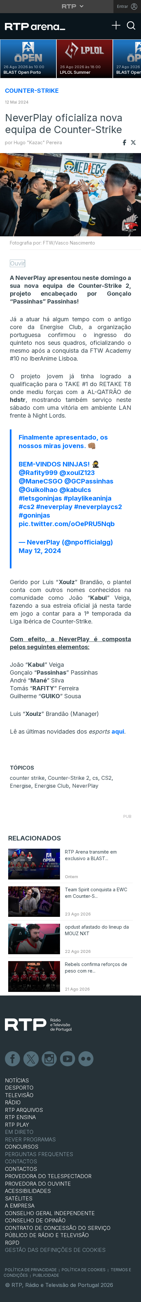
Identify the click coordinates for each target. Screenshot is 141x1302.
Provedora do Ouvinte (38, 1183)
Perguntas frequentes (39, 1154)
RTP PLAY (17, 1124)
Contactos (21, 1161)
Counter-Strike (32, 90)
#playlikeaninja (87, 498)
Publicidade (46, 1275)
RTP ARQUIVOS (24, 1110)
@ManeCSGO (41, 481)
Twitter (31, 1059)
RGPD (12, 1242)
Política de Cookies (84, 1269)
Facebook (13, 1059)
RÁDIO (13, 1102)
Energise (20, 785)
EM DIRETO (19, 1132)
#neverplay (54, 507)
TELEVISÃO (19, 1095)
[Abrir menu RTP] (70, 6)
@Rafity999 (38, 473)
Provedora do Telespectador (48, 1176)
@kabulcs (75, 490)
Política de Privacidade (31, 1269)
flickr (86, 1059)
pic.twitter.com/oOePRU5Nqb (67, 524)
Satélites (18, 1198)
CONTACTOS (21, 1169)
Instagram (49, 1059)
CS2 (106, 778)
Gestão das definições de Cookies (55, 1250)
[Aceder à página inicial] (39, 26)
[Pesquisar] (131, 31)
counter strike (27, 778)
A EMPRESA (19, 1205)
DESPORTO (19, 1087)
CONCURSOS (21, 1146)
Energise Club (51, 785)
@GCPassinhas (88, 481)
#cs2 (26, 507)
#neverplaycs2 (98, 507)
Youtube (68, 1059)
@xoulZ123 (77, 473)
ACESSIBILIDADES (28, 1191)
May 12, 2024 (40, 551)
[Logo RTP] (38, 1025)
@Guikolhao (38, 490)
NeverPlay (85, 785)
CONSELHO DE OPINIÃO (35, 1220)
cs (95, 778)
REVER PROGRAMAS (30, 1139)
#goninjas (34, 515)
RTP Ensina (20, 1117)
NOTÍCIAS (17, 1080)
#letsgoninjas (40, 498)
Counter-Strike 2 (68, 778)
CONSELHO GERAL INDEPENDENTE (50, 1213)
